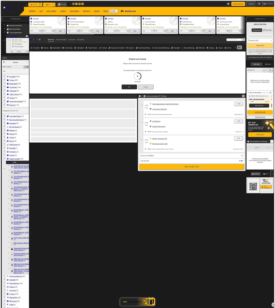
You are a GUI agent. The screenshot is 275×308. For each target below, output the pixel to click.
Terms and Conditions (261, 75)
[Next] (37, 96)
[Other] (239, 47)
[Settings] (260, 4)
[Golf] (35, 39)
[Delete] (135, 96)
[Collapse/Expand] (272, 170)
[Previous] (27, 36)
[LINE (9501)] (31, 39)
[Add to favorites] (64, 18)
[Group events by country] (27, 66)
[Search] (243, 39)
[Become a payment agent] (228, 4)
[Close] (272, 246)
